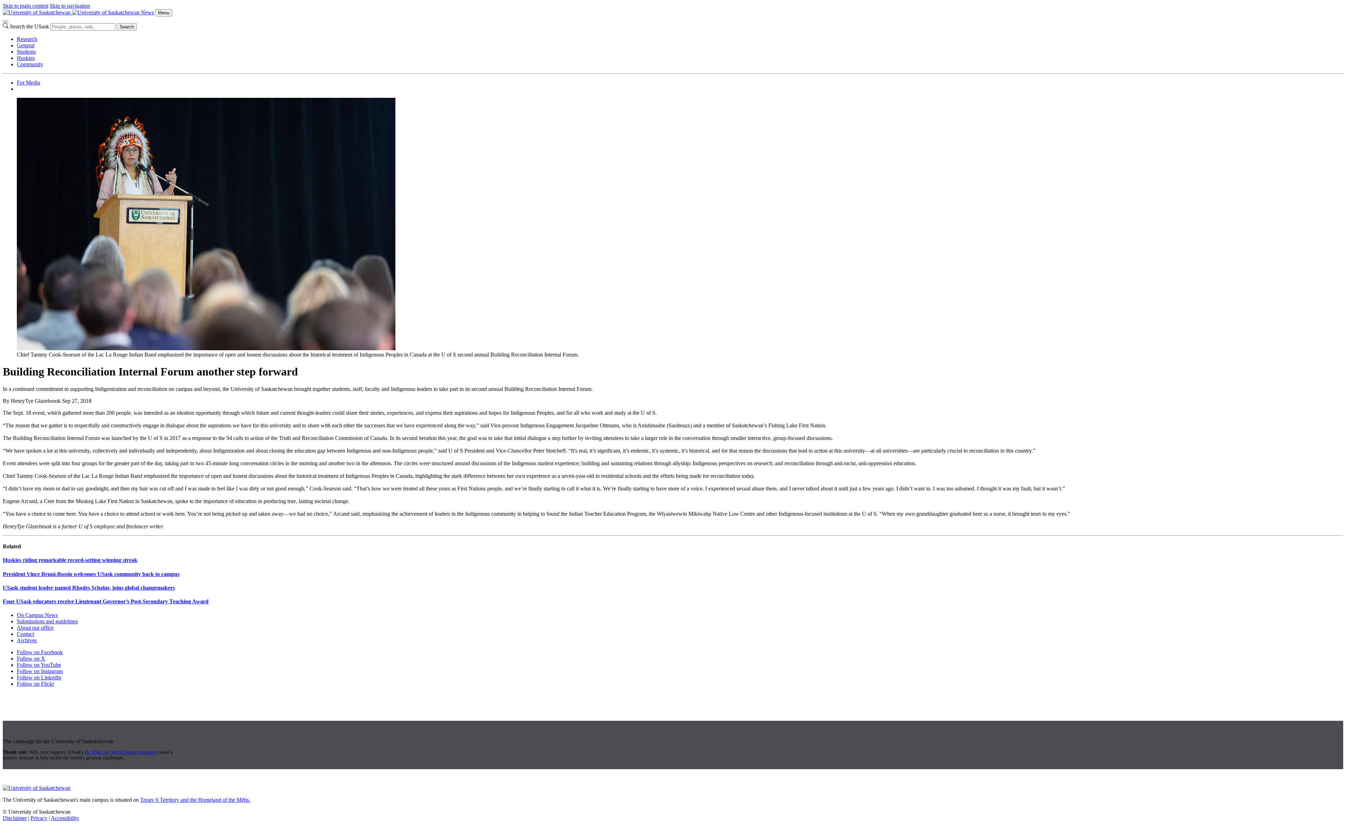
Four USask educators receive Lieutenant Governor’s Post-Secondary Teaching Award (106, 601)
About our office (35, 628)
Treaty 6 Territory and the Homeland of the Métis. (195, 800)
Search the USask (29, 26)
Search (127, 26)
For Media (28, 83)
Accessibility (65, 818)
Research (27, 39)
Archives (27, 640)
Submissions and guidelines (47, 621)
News (147, 12)
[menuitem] (680, 39)
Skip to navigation (70, 6)
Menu (163, 12)
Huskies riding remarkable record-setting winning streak (70, 560)
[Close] (5, 21)
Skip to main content (25, 6)
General (25, 45)
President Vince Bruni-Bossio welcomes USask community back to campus (91, 574)
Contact (25, 634)
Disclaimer (15, 818)
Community (30, 64)
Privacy (38, 818)
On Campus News (37, 615)
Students (26, 52)
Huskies (26, 58)
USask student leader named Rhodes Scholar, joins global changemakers (89, 588)
